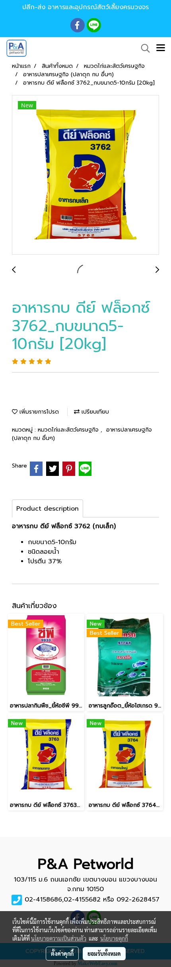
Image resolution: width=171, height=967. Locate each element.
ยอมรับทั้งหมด (104, 953)
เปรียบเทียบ (94, 412)
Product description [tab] (47, 508)
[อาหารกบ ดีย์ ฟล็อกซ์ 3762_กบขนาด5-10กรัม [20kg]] (85, 175)
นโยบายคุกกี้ (114, 938)
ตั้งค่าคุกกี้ (62, 953)
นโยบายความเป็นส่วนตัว (58, 938)
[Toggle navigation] (160, 48)
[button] (143, 48)
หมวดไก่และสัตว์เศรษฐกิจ (69, 430)
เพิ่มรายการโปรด (38, 412)
